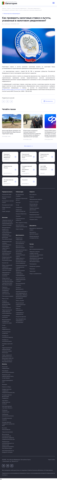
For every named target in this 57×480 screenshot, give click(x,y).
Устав (17, 205)
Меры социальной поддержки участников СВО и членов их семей (7, 267)
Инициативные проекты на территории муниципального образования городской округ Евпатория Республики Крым (7, 233)
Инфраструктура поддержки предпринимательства (8, 390)
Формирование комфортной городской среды (7, 321)
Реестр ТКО (5, 298)
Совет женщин (6, 211)
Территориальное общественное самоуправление (7, 311)
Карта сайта (51, 459)
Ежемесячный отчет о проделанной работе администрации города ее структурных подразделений (21, 270)
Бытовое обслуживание (6, 428)
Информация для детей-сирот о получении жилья (7, 258)
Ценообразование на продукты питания (8, 451)
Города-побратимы (21, 213)
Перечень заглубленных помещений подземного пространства (6, 290)
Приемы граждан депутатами (34, 208)
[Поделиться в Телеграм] (11, 101)
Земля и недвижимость (6, 328)
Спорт (3, 325)
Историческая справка (20, 195)
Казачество (5, 262)
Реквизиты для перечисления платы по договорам (8, 376)
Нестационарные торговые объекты (7, 407)
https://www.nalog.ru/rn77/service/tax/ (14, 89)
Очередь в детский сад (7, 344)
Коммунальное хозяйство (6, 332)
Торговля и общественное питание (6, 402)
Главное (32, 197)
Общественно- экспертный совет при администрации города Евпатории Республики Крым (7, 281)
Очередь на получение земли (7, 340)
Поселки (18, 216)
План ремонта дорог (7, 296)
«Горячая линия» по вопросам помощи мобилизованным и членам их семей (7, 222)
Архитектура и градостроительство (21, 225)
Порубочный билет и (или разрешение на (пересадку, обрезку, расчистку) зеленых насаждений (21, 295)
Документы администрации (34, 233)
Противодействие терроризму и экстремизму (21, 320)
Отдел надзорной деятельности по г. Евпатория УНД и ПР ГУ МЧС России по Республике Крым (7, 358)
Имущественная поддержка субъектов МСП (8, 424)
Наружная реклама (7, 432)
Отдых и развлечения (35, 273)
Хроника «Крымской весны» (21, 199)
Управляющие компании (6, 316)
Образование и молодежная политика (6, 274)
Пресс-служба (20, 300)
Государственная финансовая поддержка (7, 396)
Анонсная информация (5, 367)
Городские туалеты (35, 266)
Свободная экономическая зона (8, 415)
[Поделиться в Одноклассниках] (7, 101)
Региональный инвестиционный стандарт (20, 304)
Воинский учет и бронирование (20, 242)
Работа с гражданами (19, 309)
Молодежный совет (7, 205)
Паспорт (18, 202)
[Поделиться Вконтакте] (3, 101)
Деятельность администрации (20, 246)
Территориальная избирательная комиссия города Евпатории (7, 350)
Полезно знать (34, 219)
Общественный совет (6, 208)
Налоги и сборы (6, 387)
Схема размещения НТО (7, 381)
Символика (19, 207)
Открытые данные (21, 316)
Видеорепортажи (34, 214)
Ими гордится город (21, 222)
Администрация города (6, 197)
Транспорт (32, 271)
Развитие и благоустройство (20, 210)
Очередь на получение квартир (7, 336)
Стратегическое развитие (20, 219)
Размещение (33, 264)
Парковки (32, 268)
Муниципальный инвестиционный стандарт (20, 279)
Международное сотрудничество (34, 237)
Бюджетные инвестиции (19, 238)
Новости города (34, 201)
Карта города (19, 229)
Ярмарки (4, 384)
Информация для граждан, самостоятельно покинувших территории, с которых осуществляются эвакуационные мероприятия (7, 248)
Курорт (32, 246)
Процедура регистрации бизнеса (8, 371)
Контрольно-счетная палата (8, 201)
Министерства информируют (11, 13)
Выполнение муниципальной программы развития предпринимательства (8, 437)
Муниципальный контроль (20, 284)
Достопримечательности (36, 249)
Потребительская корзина (7, 419)
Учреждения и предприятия (20, 313)
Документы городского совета (36, 229)
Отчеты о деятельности (19, 288)
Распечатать (49, 101)
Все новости (27, 146)
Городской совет (6, 194)
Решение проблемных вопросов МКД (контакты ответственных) (6, 304)
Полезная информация (5, 411)
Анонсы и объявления (36, 217)
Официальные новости (36, 199)
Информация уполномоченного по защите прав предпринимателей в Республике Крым (8, 445)
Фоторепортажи (34, 212)
